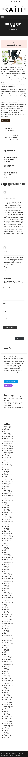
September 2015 (8, 582)
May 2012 (6, 651)
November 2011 (8, 661)
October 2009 (8, 704)
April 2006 (6, 737)
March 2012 (7, 654)
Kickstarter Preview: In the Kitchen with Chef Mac (10, 174)
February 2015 (8, 594)
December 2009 (8, 701)
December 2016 (8, 557)
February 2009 (8, 716)
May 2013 (6, 630)
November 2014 (8, 599)
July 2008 (6, 728)
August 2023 (7, 454)
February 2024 (8, 443)
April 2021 (6, 473)
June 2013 (6, 628)
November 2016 (8, 559)
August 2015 (7, 583)
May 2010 (6, 692)
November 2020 (8, 478)
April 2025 (6, 431)
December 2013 (8, 618)
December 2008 (8, 720)
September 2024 (8, 442)
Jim (5, 196)
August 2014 (7, 604)
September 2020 (8, 481)
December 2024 (8, 436)
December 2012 (8, 639)
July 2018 (6, 525)
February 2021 (8, 474)
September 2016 (8, 563)
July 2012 (6, 647)
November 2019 (8, 497)
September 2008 (8, 725)
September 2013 (8, 623)
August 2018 (7, 523)
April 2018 (6, 530)
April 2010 (6, 694)
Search (6, 336)
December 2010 (8, 680)
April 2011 (6, 673)
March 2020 (7, 490)
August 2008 (7, 727)
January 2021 (7, 476)
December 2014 (8, 597)
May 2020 (6, 487)
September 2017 (8, 542)
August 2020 (7, 483)
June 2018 (6, 526)
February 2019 (8, 512)
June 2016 (6, 568)
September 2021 (8, 466)
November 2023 (8, 449)
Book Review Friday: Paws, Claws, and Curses (10, 158)
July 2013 (6, 627)
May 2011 (6, 671)
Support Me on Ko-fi (11, 381)
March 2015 (7, 592)
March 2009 (7, 715)
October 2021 (7, 464)
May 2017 (6, 549)
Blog (14, 42)
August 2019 (7, 502)
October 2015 (7, 580)
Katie (19, 45)
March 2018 (7, 531)
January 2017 (7, 556)
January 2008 (7, 735)
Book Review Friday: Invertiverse (9, 166)
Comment (6, 288)
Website (5, 319)
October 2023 (8, 450)
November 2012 (8, 640)
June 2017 (6, 547)
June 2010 (6, 690)
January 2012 (7, 658)
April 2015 (6, 590)
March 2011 (7, 675)
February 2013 (8, 635)
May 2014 (6, 609)
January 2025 (7, 435)
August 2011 (7, 666)
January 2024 (7, 445)
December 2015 (8, 578)
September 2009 (8, 706)
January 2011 (7, 678)
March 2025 (7, 433)
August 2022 (7, 461)
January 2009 (7, 718)
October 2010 (7, 684)
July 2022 (6, 462)
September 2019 (8, 500)
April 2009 (6, 713)
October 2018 (7, 519)
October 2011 (7, 663)
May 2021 (6, 471)
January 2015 (7, 595)
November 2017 (8, 538)
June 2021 (6, 469)
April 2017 (6, 550)
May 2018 (6, 528)
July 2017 (6, 545)
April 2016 (6, 571)
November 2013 (8, 620)
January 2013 (7, 637)
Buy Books (8, 385)
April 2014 (6, 611)
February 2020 (8, 492)
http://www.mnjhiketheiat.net (12, 217)
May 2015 (6, 588)
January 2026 (7, 426)
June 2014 (6, 608)
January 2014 (7, 616)
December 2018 (8, 516)
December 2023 (8, 447)
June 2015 (6, 587)
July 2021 (6, 468)
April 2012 (6, 652)
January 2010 (7, 699)
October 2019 (7, 499)
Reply (5, 239)
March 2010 (7, 696)
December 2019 (8, 495)
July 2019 (6, 504)
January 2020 (7, 493)
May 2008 (6, 732)
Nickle (5, 251)
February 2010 (8, 697)
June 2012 (6, 649)
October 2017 (7, 540)
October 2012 (7, 642)
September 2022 (8, 459)
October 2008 (8, 723)
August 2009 (7, 708)
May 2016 (6, 569)
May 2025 (6, 429)
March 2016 (7, 573)
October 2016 (7, 561)
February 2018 (8, 533)
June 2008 (6, 730)
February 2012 (8, 656)
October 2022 (8, 457)
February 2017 (8, 554)
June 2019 (6, 506)
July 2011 (6, 668)
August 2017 (7, 544)
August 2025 (7, 428)
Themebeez (16, 755)
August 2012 (7, 646)
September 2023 (8, 452)
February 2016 (8, 575)
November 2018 (8, 518)
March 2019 (7, 511)
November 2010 (8, 682)
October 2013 (7, 621)
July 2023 (6, 455)
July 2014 (6, 606)
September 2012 (8, 644)
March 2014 (7, 613)
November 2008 (8, 722)
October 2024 (8, 440)
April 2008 (6, 734)
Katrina (8, 154)
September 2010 (8, 685)
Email (5, 311)
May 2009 (6, 711)
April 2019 (6, 509)
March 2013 (7, 633)
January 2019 (7, 514)
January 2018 (7, 535)
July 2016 (6, 566)
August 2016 (7, 564)
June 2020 (6, 485)
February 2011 (7, 677)
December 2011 (8, 659)
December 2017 (8, 537)
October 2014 (7, 601)
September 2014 (8, 602)
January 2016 (7, 576)
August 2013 (7, 625)
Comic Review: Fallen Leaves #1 (9, 151)
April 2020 (6, 488)
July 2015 (6, 585)
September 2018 (8, 521)
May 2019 (6, 507)
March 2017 (7, 552)
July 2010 (6, 689)
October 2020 (8, 480)
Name (5, 303)
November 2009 (8, 703)
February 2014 (8, 614)
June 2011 (6, 670)
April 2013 (6, 632)
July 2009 (6, 709)
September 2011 (8, 665)
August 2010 (7, 687)
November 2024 (8, 438)
